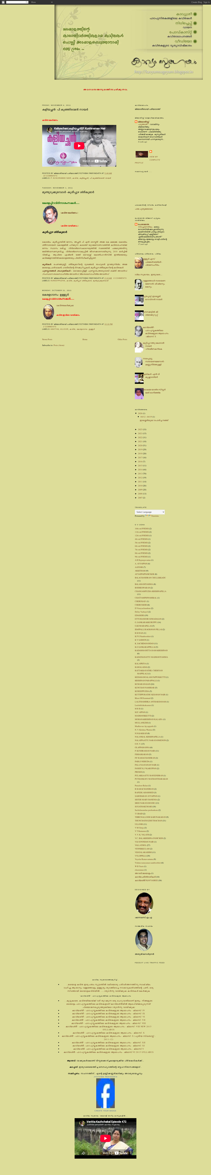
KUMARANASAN (142, 684)
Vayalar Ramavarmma (144, 859)
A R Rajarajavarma (143, 560)
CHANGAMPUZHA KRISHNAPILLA (150, 591)
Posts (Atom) (59, 345)
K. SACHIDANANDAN (144, 643)
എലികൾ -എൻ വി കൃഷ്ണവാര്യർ (151, 376)
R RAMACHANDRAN (144, 789)
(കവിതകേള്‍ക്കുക (64, 305)
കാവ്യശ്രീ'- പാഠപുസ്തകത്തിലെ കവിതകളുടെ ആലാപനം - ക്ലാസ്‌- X (155, 332)
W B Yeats (139, 866)
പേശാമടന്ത (143, 224)
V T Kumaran (140, 831)
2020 (140, 445)
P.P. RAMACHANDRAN (145, 757)
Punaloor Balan (141, 785)
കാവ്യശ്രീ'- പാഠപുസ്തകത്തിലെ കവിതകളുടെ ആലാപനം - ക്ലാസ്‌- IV (108, 1010)
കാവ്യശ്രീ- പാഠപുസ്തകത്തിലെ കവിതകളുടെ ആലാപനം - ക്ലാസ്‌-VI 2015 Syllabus (109, 1052)
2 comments (49, 327)
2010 (140, 485)
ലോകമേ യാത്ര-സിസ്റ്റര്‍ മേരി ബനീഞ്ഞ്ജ (154, 391)
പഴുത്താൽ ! (143, 124)
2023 (140, 433)
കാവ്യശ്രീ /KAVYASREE (146, 880)
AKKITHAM (140, 570)
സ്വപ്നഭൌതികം (145, 226)
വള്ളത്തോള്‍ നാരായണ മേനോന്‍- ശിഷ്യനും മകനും (154, 283)
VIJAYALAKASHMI (143, 852)
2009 (140, 489)
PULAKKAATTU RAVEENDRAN (149, 775)
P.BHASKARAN (141, 754)
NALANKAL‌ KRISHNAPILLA (147, 736)
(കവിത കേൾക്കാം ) (69, 212)
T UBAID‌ (139, 813)
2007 (140, 497)
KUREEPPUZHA (58, 281)
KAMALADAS (141, 667)
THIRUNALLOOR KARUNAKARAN (150, 817)
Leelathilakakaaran (143, 705)
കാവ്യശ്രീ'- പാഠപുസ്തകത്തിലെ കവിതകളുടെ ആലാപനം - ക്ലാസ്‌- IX (108, 1013)
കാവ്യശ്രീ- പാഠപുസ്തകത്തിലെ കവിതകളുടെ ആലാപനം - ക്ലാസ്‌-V (108, 1048)
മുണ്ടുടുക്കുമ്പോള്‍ (100, 281)
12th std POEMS (142, 535)
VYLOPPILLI (140, 855)
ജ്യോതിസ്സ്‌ (143, 121)
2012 (140, 477)
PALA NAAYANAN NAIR (145, 764)
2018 (140, 453)
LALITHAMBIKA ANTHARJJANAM (150, 701)
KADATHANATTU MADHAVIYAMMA (151, 657)
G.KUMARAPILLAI (143, 625)
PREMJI (138, 772)
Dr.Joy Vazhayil (141, 611)
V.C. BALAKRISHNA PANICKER (149, 838)
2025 (140, 429)
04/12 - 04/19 (146, 416)
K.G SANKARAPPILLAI (145, 647)
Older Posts (122, 339)
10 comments (50, 176)
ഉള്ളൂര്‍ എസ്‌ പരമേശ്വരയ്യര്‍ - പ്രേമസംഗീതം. (152, 261)
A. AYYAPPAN (141, 563)
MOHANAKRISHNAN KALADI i (149, 719)
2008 (140, 493)
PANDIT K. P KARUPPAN (145, 768)
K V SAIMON (140, 639)
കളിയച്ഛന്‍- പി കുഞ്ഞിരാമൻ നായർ (65, 109)
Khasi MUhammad (142, 698)
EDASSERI (139, 615)
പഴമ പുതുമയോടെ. (144, 208)
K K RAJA (139, 633)
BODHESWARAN (142, 587)
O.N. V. (138, 743)
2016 (140, 461)
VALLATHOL (140, 845)
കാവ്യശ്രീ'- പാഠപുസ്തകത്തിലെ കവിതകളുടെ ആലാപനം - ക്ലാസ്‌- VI (108, 1016)
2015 (140, 465)
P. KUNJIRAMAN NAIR (61, 178)
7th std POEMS (141, 549)
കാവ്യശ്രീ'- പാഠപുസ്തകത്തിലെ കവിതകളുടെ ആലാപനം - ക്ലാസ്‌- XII (108, 1042)
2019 (140, 449)
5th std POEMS (141, 542)
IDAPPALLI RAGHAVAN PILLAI (148, 629)
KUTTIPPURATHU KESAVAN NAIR (150, 694)
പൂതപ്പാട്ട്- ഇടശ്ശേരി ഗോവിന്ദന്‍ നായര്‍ (152, 298)
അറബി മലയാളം (143, 873)
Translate (155, 515)
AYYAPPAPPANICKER (144, 574)
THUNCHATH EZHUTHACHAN (148, 820)
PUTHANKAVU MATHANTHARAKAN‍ (151, 778)
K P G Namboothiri (143, 636)
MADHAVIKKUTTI (143, 715)
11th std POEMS (142, 532)
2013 (140, 473)
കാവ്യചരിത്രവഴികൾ (145, 876)
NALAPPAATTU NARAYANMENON (150, 740)
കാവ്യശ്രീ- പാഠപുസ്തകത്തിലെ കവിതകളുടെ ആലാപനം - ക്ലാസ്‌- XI (108, 1045)
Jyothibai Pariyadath (105, 1077)
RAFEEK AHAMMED (144, 792)
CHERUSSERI (141, 604)
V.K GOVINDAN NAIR (144, 841)
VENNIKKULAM (142, 848)
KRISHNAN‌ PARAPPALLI (146, 680)
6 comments (120, 278)
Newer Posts (47, 339)
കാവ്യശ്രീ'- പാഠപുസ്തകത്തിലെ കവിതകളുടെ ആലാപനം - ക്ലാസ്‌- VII (108, 1020)
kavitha (55, 329)
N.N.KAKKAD (141, 733)
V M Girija (139, 827)
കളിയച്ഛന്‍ (84, 178)
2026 (140, 413)
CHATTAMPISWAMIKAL (146, 597)
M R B (137, 708)
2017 (140, 457)
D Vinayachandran (142, 608)
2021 (140, 441)
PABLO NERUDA (142, 761)
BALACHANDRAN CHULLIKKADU (150, 577)
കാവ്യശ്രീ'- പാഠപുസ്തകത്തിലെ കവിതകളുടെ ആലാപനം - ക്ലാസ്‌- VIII (108, 1023)
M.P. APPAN (140, 712)
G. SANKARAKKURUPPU (146, 622)
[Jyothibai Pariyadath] (105, 1107)
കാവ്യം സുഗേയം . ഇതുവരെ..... (147, 274)
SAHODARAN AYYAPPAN (146, 796)
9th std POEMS (141, 556)
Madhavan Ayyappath (144, 726)
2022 (140, 437)
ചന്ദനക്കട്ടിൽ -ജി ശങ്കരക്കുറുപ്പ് (150, 313)
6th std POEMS (141, 546)
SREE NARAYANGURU (145, 803)
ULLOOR (64, 329)
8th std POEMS (141, 553)
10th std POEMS (142, 528)
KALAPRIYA (140, 663)
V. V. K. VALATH (142, 834)
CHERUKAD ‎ (140, 601)
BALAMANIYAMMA (144, 584)
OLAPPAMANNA (142, 747)
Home (84, 339)
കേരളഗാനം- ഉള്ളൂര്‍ (55, 294)
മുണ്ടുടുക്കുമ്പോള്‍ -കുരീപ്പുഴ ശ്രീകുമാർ (68, 192)
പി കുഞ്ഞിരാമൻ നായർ (100, 178)
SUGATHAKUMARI (143, 806)
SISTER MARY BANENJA (146, 799)
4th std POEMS (141, 539)
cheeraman (139, 869)
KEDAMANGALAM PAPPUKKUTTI (150, 677)
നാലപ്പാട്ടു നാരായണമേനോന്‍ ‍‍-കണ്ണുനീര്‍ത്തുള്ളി (154, 361)
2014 (140, 469)
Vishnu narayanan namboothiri (148, 862)
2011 (140, 481)
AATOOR (139, 567)
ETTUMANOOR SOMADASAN (148, 618)
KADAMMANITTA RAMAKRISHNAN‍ (151, 650)
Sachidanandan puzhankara (146, 810)
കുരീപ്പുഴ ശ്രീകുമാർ (82, 281)
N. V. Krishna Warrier (143, 729)
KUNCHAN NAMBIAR (144, 687)
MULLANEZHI (141, 722)
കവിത (75, 178)
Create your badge (105, 1111)
